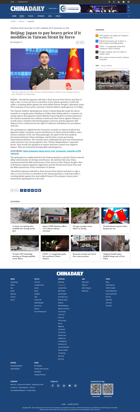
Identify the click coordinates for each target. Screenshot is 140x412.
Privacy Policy (31, 390)
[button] (99, 87)
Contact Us (13, 387)
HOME (14, 16)
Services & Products (24, 384)
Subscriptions (23, 387)
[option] (113, 80)
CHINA (12, 2)
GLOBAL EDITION (23, 2)
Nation (21, 21)
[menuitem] (53, 9)
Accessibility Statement (17, 390)
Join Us (32, 387)
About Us (13, 384)
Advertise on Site (37, 384)
